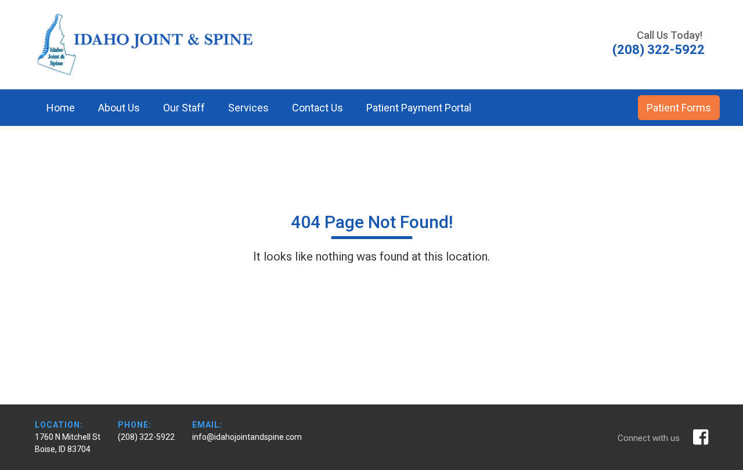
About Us (119, 108)
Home (60, 108)
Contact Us (317, 108)
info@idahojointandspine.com (247, 437)
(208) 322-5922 (146, 437)
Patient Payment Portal (418, 108)
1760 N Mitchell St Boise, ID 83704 (67, 443)
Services (248, 108)
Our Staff (184, 108)
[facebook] (700, 437)
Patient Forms (679, 108)
